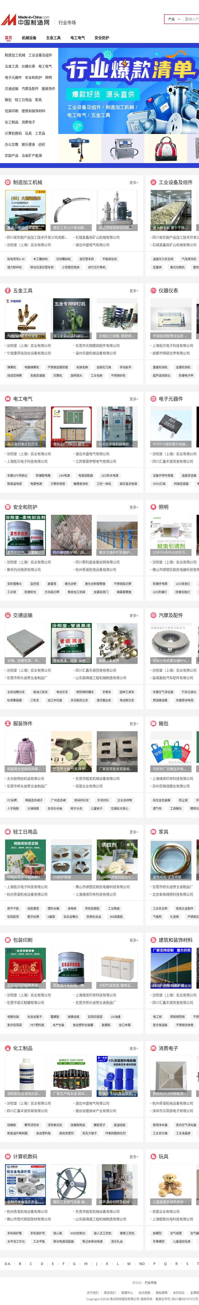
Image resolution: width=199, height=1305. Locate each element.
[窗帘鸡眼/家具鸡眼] (171, 859)
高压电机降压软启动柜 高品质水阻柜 (25, 444)
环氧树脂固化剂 (115, 1133)
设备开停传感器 (163, 476)
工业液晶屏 (183, 1133)
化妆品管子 (34, 1017)
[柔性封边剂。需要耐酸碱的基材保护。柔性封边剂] (25, 535)
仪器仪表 (28, 66)
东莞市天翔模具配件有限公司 (97, 345)
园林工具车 (127, 692)
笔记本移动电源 (92, 1241)
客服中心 (127, 1293)
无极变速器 (37, 376)
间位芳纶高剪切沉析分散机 (117, 227)
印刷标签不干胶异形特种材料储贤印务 (25, 877)
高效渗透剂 (66, 1133)
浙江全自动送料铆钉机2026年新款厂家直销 (71, 335)
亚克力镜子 (89, 1133)
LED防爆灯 (160, 592)
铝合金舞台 (71, 917)
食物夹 (72, 908)
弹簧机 (11, 367)
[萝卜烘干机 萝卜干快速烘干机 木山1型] (171, 210)
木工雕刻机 (40, 259)
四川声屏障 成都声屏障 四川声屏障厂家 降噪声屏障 (171, 985)
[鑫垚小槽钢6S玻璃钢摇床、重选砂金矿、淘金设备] (25, 210)
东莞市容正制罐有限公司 (25, 1002)
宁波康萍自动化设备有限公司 (29, 353)
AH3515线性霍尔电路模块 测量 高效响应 (171, 444)
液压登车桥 (86, 259)
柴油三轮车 (40, 692)
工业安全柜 (160, 908)
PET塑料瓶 (37, 1025)
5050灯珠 (159, 484)
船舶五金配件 (109, 660)
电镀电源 (36, 484)
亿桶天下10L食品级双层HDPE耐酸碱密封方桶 (117, 1093)
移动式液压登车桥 (42, 267)
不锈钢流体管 (184, 1025)
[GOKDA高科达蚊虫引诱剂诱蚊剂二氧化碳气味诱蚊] (171, 535)
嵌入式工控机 (102, 1233)
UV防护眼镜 (62, 877)
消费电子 (28, 122)
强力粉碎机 (14, 267)
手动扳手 (125, 367)
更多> (134, 182)
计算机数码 (13, 133)
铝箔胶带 (13, 917)
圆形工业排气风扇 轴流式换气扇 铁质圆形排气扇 (71, 1201)
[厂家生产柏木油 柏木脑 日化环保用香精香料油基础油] (71, 1076)
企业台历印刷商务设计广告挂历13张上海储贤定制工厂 (25, 985)
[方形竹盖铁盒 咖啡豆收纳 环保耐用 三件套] (117, 968)
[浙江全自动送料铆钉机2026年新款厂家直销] (71, 318)
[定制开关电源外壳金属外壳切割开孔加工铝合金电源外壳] (25, 1184)
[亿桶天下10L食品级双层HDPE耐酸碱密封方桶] (117, 1076)
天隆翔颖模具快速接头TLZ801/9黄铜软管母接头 (25, 335)
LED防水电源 (109, 476)
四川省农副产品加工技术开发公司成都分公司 (41, 237)
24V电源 (64, 476)
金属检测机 (183, 367)
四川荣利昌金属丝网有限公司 (97, 562)
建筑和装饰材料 (33, 110)
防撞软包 (30, 592)
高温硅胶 (119, 1125)
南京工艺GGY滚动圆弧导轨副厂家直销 (71, 227)
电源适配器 (85, 476)
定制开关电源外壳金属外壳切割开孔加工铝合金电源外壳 (25, 1201)
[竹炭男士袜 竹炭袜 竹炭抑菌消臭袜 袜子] (71, 751)
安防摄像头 (14, 584)
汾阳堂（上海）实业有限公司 (29, 244)
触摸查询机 (81, 484)
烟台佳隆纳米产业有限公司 (95, 1110)
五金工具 (53, 37)
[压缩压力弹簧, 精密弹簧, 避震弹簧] (117, 318)
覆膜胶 (54, 1017)
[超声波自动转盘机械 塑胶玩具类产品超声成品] (117, 1184)
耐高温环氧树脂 (17, 1133)
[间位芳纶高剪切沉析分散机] (117, 210)
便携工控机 (127, 1233)
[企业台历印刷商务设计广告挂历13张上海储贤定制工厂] (25, 968)
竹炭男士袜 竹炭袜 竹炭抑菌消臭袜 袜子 (71, 768)
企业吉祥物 (124, 800)
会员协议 (179, 1293)
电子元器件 (13, 77)
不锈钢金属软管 (58, 367)
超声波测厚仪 (161, 376)
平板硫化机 (109, 259)
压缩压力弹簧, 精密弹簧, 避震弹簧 (117, 335)
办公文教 (11, 144)
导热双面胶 (92, 908)
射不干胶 (13, 908)
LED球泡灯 (183, 584)
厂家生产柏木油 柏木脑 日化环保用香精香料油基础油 (71, 1093)
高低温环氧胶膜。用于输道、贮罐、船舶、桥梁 (71, 985)
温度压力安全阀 (163, 259)
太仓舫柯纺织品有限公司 (25, 778)
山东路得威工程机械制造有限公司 (100, 677)
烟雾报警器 (124, 592)
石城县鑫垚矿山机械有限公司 (97, 237)
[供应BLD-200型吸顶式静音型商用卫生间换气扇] (171, 1076)
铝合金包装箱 (161, 800)
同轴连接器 (181, 484)
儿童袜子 (96, 808)
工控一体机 (104, 484)
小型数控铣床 (71, 267)
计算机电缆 (57, 484)
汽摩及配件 (30, 88)
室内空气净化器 (186, 1125)
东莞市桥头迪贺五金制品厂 (27, 677)
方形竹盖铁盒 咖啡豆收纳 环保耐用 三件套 (117, 985)
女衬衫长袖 (55, 808)
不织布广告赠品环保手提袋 (171, 768)
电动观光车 (127, 700)
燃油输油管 (160, 700)
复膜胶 (106, 1025)
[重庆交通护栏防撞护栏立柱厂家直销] (117, 535)
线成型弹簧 (14, 376)
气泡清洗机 (189, 259)
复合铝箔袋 (14, 1025)
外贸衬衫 (103, 800)
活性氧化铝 (55, 1125)
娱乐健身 (28, 144)
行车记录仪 (189, 692)
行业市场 (67, 22)
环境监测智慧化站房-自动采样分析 (171, 335)
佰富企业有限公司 (89, 786)
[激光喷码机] (122, 148)
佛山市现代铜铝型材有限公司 (29, 1219)
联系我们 (110, 1293)
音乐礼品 (117, 1241)
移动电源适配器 (63, 1241)
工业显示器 (160, 1133)
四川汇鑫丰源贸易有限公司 (172, 461)
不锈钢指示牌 (122, 584)
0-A (7, 1263)
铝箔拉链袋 (95, 1017)
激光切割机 (177, 267)
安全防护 (102, 37)
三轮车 (34, 700)
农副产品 (11, 155)
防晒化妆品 (94, 917)
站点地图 (144, 1293)
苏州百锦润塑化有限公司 (171, 786)
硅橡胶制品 (78, 1125)
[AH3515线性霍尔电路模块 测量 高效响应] (171, 426)
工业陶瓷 (114, 908)
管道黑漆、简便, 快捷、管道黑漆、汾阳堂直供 (71, 660)
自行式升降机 (97, 267)
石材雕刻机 (63, 259)
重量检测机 (160, 367)
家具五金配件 (184, 908)
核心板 (57, 1233)
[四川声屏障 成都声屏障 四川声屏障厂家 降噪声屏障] (171, 968)
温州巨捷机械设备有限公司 (95, 353)
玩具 (28, 133)
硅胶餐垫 (33, 908)
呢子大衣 (76, 808)
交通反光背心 (119, 808)
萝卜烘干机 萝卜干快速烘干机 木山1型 (171, 227)
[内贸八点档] (165, 148)
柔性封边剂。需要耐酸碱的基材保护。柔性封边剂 (25, 552)
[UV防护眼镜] (71, 859)
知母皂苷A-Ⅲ (16, 259)
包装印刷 (11, 110)
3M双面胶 (116, 917)
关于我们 (93, 1293)
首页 (8, 37)
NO (142, 1263)
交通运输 (11, 88)
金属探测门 (101, 592)
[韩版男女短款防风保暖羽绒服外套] (25, 751)
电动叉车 (62, 692)
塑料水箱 (53, 908)
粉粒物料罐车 (85, 692)
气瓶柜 (157, 917)
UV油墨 (116, 1017)
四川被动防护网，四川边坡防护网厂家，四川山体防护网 (71, 552)
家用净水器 (160, 1125)
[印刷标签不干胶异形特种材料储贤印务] (25, 859)
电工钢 (157, 1017)
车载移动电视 (184, 700)
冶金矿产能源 (32, 155)
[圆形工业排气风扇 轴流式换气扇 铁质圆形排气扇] (71, 1184)
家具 (38, 99)
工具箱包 (176, 808)
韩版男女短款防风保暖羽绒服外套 (25, 768)
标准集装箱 (14, 700)
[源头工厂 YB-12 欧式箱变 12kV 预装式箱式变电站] (71, 426)
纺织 (41, 144)
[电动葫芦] (79, 148)
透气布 (157, 808)
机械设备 (29, 37)
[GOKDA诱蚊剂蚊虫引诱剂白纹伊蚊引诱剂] (117, 859)
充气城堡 (176, 1233)
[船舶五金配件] (117, 643)
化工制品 (11, 122)
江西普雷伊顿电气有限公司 (95, 461)
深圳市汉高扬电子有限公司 (172, 1110)
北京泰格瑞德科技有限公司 (172, 894)
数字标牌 (33, 917)
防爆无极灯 (182, 592)
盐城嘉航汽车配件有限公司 (172, 677)
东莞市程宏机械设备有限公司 (97, 778)
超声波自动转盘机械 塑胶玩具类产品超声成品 (117, 1201)
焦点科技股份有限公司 (124, 1299)
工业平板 (39, 1241)
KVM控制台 (78, 1233)
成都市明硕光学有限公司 (171, 353)
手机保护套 (14, 1233)
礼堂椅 (174, 917)
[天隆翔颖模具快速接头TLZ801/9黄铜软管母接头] (25, 318)
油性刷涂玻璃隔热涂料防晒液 (25, 1093)
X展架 (51, 917)
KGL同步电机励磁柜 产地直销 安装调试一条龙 (117, 444)
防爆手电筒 (160, 584)
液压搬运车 (104, 700)
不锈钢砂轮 (118, 376)
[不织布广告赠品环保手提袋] (171, 751)
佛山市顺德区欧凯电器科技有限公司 (102, 886)
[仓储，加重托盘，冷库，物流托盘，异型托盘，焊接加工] (25, 643)
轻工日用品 (23, 99)
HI (86, 1263)
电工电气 (77, 37)
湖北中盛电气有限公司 (92, 244)
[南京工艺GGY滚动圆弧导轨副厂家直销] (71, 210)
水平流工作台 (16, 1241)
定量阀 (157, 267)
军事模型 (159, 1241)
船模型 (157, 1233)
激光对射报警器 (95, 584)
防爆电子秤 (186, 376)
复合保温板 (160, 1025)
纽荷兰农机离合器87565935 (171, 660)
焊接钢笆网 (177, 1017)
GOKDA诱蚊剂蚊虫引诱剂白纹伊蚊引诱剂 (117, 877)
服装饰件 (48, 88)
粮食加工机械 (76, 592)
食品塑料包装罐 (83, 1025)
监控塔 (34, 584)
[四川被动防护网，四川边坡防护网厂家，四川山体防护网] (71, 535)
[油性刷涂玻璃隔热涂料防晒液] (25, 1076)
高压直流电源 (128, 484)
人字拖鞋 (13, 808)
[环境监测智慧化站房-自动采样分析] (171, 318)
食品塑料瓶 (43, 1133)
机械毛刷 (82, 367)
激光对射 (70, 584)
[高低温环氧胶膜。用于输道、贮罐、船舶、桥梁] (71, 968)
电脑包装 (13, 1017)
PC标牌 (12, 800)
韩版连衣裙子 (34, 800)
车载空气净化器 (163, 692)
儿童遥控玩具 (182, 1241)
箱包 (8, 99)
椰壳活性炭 (32, 1125)
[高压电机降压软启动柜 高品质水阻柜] (25, 426)
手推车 (106, 692)
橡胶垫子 (99, 1125)
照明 (48, 77)
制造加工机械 (15, 55)
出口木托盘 (55, 700)
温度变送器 (189, 476)
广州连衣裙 (58, 800)
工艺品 (40, 133)
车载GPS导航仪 (17, 476)
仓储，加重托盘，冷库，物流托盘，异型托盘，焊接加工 (25, 660)
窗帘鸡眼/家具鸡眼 (167, 877)
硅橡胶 (11, 1125)
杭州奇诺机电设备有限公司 (95, 569)
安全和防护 (33, 77)
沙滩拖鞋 (33, 808)
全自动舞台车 (16, 692)
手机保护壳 (37, 1233)
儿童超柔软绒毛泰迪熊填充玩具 (171, 1201)
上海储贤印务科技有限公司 (172, 778)
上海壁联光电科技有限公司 (172, 1219)
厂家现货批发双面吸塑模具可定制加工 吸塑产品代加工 (117, 768)
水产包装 (58, 1025)
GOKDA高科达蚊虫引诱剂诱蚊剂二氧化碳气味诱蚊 (171, 552)
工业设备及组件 (40, 55)
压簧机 (57, 376)
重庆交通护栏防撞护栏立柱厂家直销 (117, 552)
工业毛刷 (96, 376)
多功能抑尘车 (79, 700)
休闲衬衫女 (81, 800)
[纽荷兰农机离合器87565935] (171, 643)
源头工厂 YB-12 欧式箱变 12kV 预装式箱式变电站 (71, 444)
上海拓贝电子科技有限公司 (172, 345)
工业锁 (11, 592)
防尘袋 (183, 800)
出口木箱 (125, 1025)
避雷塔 (52, 584)
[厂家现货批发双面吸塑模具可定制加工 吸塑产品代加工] (117, 751)
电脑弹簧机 (32, 367)
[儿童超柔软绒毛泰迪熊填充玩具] (171, 1184)
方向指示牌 (52, 592)
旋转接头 (76, 376)
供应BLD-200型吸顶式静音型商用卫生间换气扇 (171, 1093)
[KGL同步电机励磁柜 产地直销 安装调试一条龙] (117, 426)
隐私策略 (161, 1293)
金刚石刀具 (104, 367)
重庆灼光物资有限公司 (24, 569)
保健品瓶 (73, 1017)
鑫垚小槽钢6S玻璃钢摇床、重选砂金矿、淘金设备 (25, 227)
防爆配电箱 (43, 476)
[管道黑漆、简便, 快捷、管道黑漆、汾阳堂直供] (71, 643)
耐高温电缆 (14, 484)
